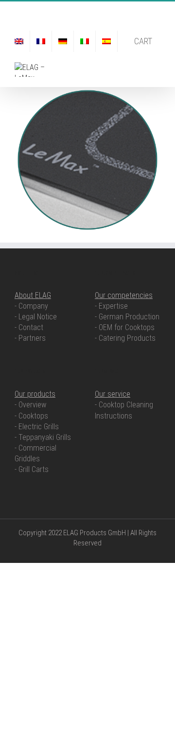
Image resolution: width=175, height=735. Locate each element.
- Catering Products (125, 338)
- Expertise (111, 306)
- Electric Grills (37, 426)
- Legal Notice (36, 316)
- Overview (30, 404)
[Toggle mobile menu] (156, 67)
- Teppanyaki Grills (43, 437)
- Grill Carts (32, 469)
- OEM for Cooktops (125, 327)
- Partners (30, 338)
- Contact (29, 327)
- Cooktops (31, 415)
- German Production (127, 316)
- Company (31, 306)
